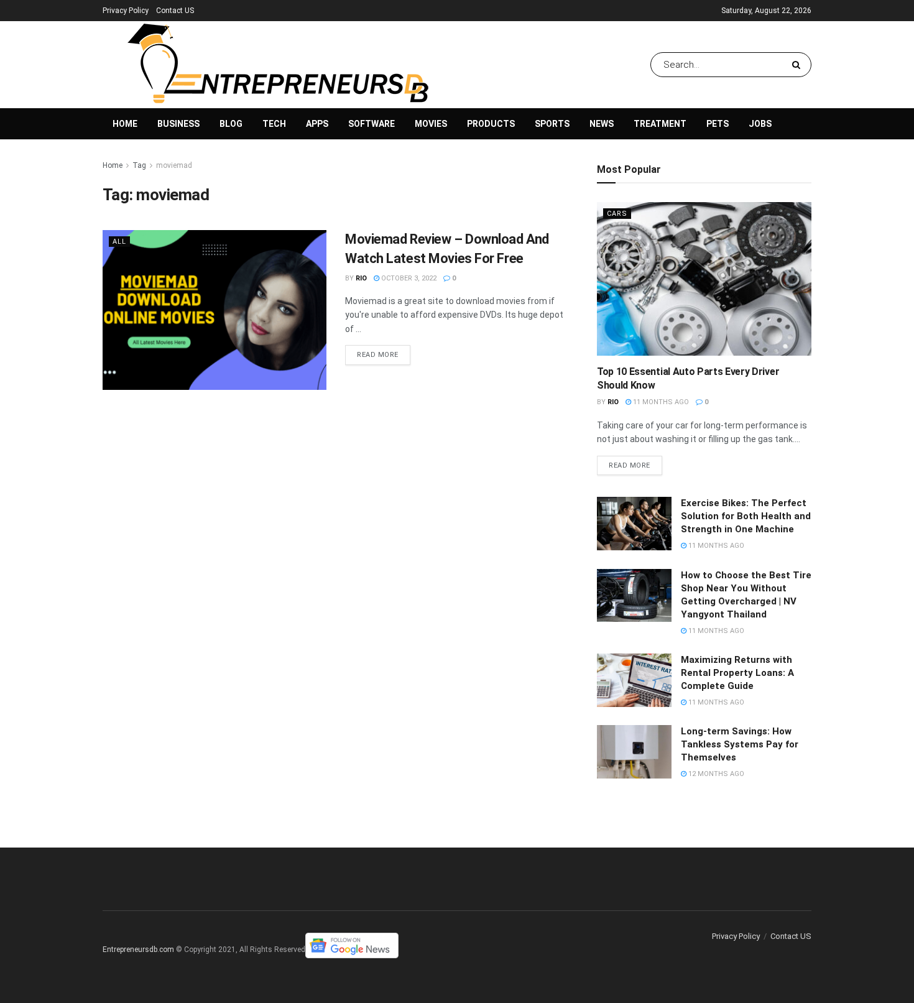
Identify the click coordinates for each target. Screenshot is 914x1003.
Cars (617, 214)
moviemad (174, 165)
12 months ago (715, 774)
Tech (274, 124)
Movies (431, 124)
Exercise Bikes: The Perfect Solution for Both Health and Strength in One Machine (746, 516)
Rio (361, 278)
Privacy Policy (126, 10)
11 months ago (660, 402)
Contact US (175, 10)
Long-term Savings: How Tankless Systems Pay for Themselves (739, 744)
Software (371, 124)
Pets (717, 124)
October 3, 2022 (407, 278)
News (601, 124)
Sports (552, 124)
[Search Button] (798, 64)
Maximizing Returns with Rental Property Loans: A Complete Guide (737, 672)
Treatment (660, 124)
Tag (139, 165)
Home (125, 124)
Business (178, 124)
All (119, 242)
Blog (230, 124)
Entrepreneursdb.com (138, 949)
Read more (378, 355)
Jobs (760, 124)
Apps (317, 124)
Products (491, 124)
